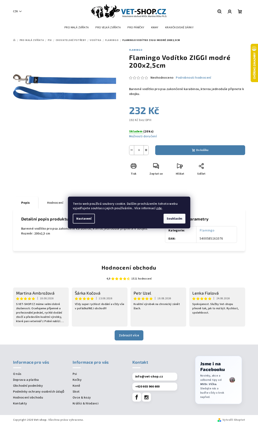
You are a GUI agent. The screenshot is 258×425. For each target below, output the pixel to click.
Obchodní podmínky (28, 385)
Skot (76, 391)
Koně (76, 385)
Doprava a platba (26, 380)
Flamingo (136, 50)
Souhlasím (174, 218)
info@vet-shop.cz (149, 376)
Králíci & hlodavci (86, 403)
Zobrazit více (129, 335)
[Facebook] (136, 397)
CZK (15, 11)
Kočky (77, 380)
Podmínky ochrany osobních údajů (38, 391)
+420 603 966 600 (147, 386)
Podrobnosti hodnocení (193, 77)
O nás (17, 374)
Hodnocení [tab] (55, 202)
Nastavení (83, 218)
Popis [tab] (25, 202)
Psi (75, 374)
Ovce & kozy (82, 397)
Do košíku (202, 150)
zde (159, 208)
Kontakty (20, 403)
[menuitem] (76, 27)
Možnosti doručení (143, 136)
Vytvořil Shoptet (234, 420)
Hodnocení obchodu (129, 267)
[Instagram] (146, 397)
